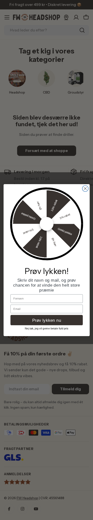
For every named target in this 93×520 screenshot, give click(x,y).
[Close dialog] (85, 188)
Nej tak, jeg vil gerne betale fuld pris (46, 328)
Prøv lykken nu (46, 320)
